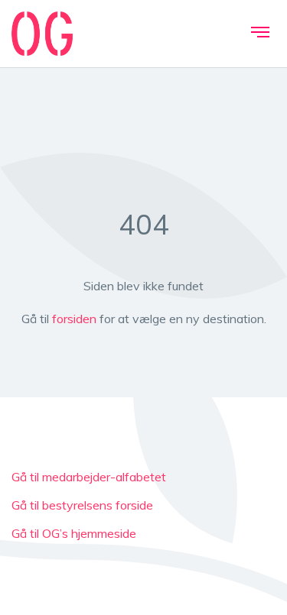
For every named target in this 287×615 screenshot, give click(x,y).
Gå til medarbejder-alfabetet (88, 476)
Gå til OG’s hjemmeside (73, 533)
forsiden (74, 318)
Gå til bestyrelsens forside (82, 505)
